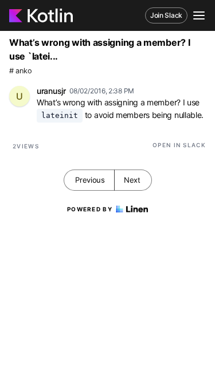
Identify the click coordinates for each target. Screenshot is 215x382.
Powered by (89, 209)
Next (132, 179)
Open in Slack (179, 144)
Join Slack (166, 15)
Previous (90, 179)
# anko (20, 70)
